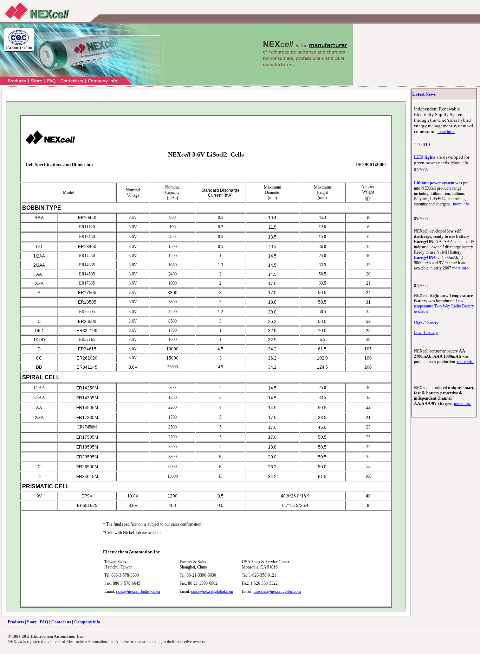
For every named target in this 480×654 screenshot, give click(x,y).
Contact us (61, 622)
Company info (87, 622)
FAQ (44, 622)
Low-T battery (426, 332)
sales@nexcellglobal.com (212, 591)
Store (32, 622)
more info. (446, 131)
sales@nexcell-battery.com (138, 591)
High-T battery (426, 322)
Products (16, 622)
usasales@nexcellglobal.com (277, 591)
